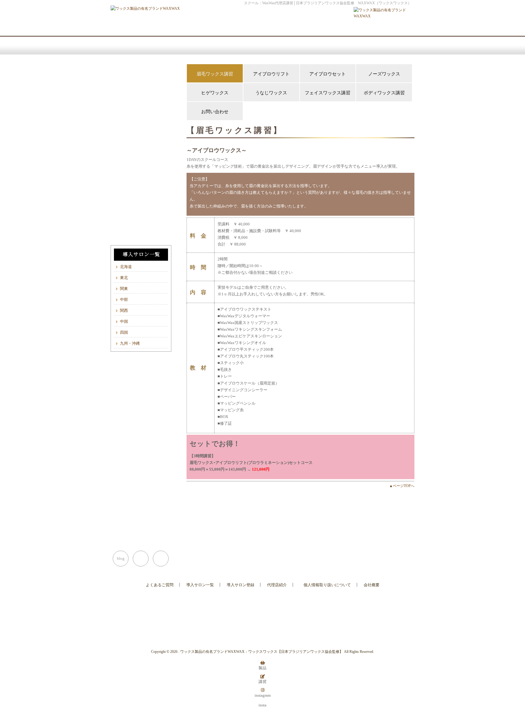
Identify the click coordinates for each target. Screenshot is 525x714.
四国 (124, 332)
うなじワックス (271, 92)
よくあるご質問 (159, 585)
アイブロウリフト (271, 73)
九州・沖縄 (130, 343)
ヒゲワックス (214, 92)
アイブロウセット (327, 73)
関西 (124, 310)
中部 (124, 299)
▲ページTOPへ (401, 486)
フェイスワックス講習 (327, 92)
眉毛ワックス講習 (215, 73)
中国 (124, 321)
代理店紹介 (277, 585)
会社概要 (371, 585)
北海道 (126, 266)
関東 (124, 288)
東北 (124, 277)
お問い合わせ (214, 111)
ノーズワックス (384, 73)
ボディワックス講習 (384, 92)
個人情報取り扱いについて (327, 585)
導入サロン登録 (240, 585)
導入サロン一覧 (200, 585)
